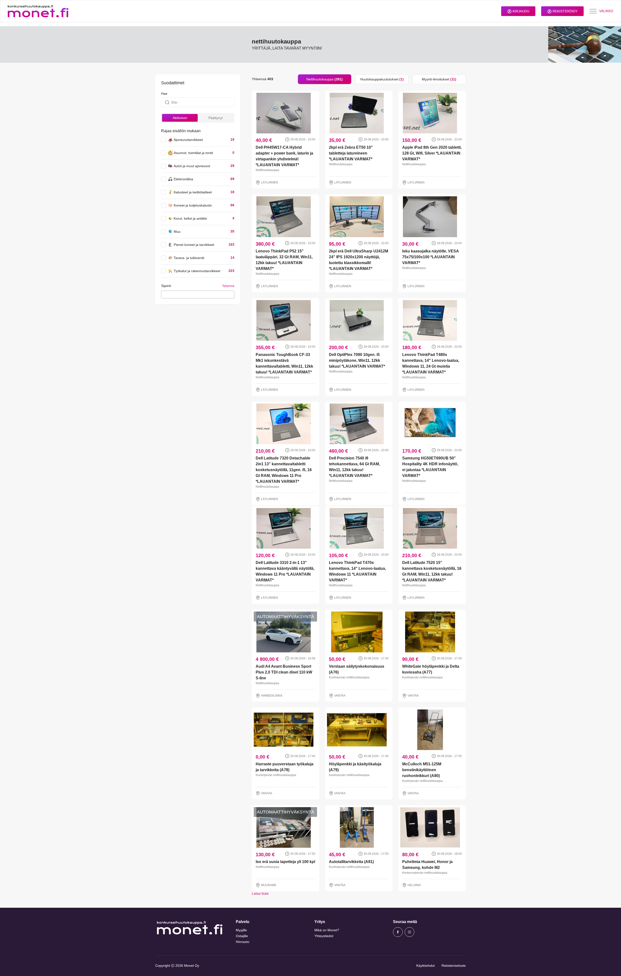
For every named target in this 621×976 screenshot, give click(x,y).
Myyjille (241, 930)
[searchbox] (164, 294)
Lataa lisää (260, 893)
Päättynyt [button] (215, 118)
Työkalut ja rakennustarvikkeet (197, 271)
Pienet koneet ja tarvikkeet (194, 245)
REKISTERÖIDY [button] (565, 11)
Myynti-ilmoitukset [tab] (439, 79)
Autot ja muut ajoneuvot (192, 166)
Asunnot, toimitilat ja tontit (193, 153)
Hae (164, 93)
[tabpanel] (359, 490)
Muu (177, 231)
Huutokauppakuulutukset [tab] (382, 79)
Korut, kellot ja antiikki (190, 218)
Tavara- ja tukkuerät (189, 258)
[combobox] (197, 294)
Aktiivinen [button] (180, 118)
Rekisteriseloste (453, 965)
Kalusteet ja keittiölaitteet (193, 192)
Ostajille (242, 936)
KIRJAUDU (520, 11)
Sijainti (166, 286)
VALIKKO (606, 11)
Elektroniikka (183, 179)
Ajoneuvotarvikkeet (188, 140)
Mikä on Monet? (326, 930)
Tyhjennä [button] (228, 286)
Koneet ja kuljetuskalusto (193, 205)
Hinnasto (242, 942)
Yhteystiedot (323, 936)
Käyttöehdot (425, 965)
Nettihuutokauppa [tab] (324, 79)
